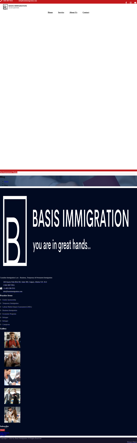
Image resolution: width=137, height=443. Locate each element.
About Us (73, 12)
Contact (86, 12)
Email (2, 427)
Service (61, 12)
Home (50, 12)
